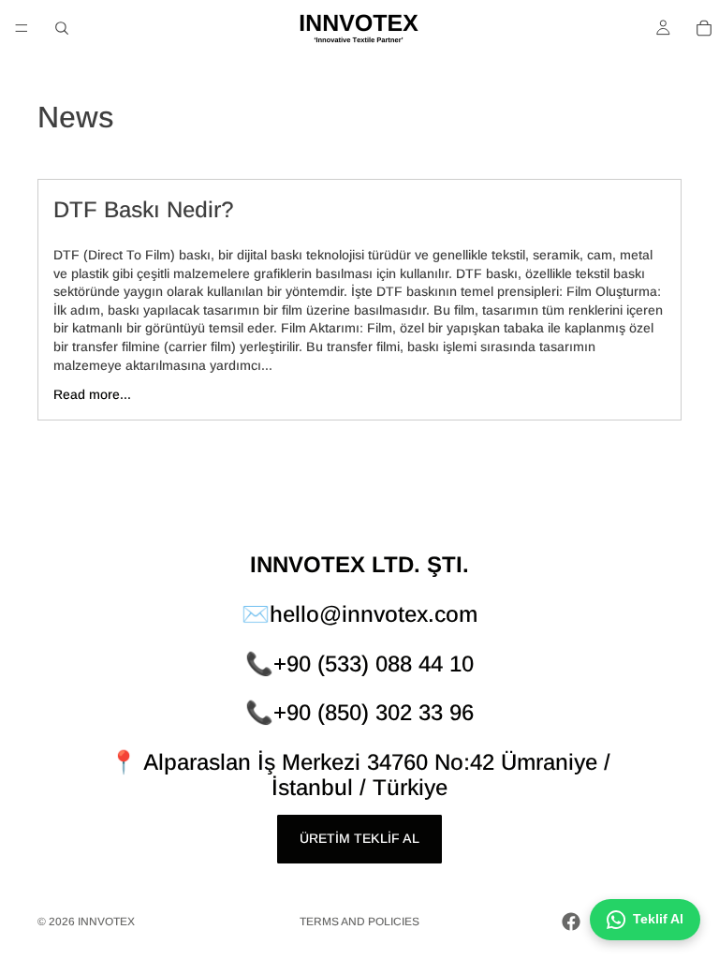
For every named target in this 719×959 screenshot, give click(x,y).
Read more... (92, 394)
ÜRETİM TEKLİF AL (359, 838)
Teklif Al (658, 918)
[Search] (61, 28)
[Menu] (21, 28)
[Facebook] (571, 921)
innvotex (106, 921)
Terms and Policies (359, 921)
